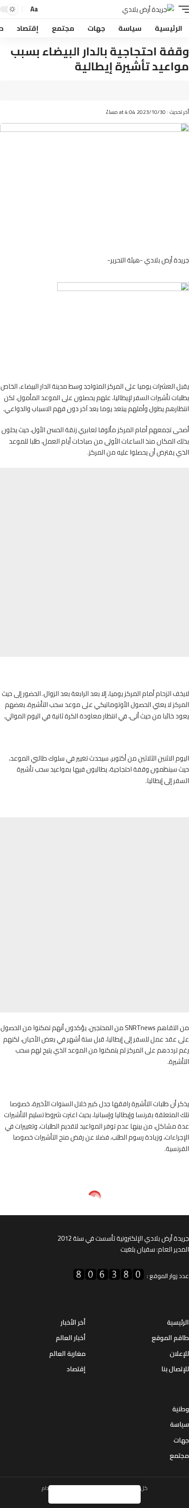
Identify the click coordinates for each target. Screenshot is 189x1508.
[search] (47, 9)
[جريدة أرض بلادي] (148, 9)
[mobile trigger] (181, 9)
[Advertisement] (94, 562)
